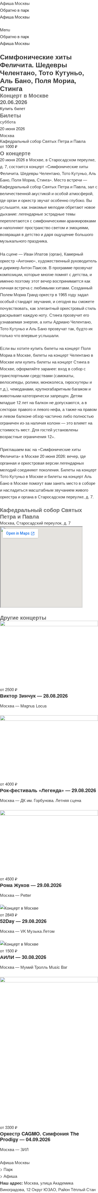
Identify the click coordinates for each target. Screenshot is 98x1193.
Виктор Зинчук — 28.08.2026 (34, 695)
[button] (49, 29)
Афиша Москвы (15, 3)
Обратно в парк (14, 10)
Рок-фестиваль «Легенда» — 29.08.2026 (48, 790)
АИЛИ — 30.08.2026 (23, 957)
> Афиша (8, 1176)
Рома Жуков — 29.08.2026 (31, 885)
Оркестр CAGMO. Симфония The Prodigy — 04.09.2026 (39, 1136)
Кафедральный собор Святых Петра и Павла (42, 141)
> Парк (6, 1169)
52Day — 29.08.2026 (23, 921)
